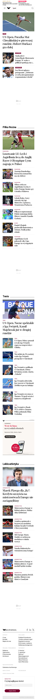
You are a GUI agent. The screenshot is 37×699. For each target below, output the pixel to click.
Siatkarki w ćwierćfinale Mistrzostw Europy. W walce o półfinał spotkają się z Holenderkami (24, 59)
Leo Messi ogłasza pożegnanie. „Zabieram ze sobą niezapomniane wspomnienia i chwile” (24, 73)
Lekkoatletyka (11, 463)
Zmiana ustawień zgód (25, 639)
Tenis (6, 296)
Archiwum (6, 656)
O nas (4, 637)
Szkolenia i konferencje (10, 667)
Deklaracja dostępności (25, 645)
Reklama (5, 650)
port (14, 8)
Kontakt (5, 639)
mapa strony (6, 670)
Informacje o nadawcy (25, 643)
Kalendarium (22, 670)
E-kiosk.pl (21, 650)
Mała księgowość (23, 656)
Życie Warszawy (23, 662)
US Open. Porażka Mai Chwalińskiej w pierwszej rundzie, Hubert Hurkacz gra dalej (17, 42)
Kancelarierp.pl (22, 658)
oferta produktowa (8, 673)
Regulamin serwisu (24, 641)
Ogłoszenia (6, 652)
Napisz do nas (7, 641)
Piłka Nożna (9, 127)
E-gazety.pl (21, 652)
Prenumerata (7, 654)
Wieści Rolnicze (23, 660)
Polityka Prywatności (24, 637)
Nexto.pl (20, 654)
